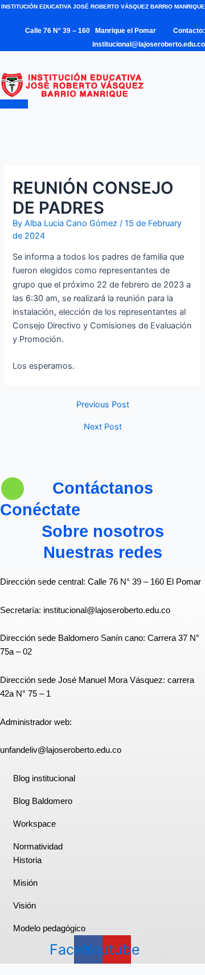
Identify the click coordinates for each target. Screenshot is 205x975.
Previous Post (102, 405)
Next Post (103, 427)
